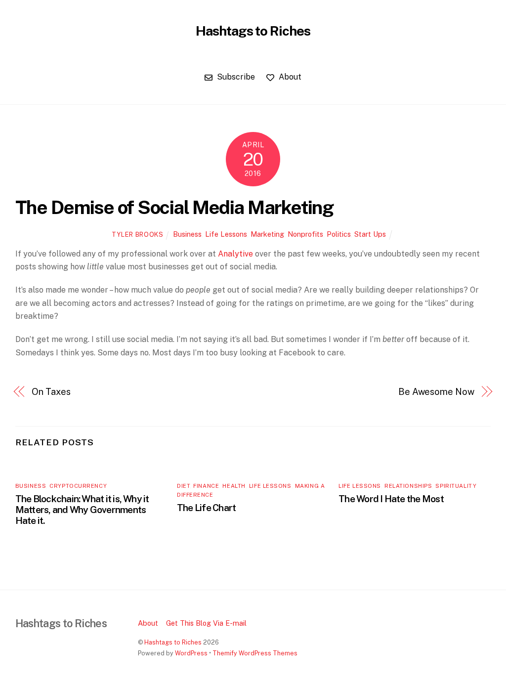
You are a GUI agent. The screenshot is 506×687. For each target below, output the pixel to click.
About (289, 77)
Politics (339, 234)
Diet (183, 485)
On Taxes (51, 391)
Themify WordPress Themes (254, 653)
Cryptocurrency (78, 485)
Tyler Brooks (138, 234)
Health (233, 485)
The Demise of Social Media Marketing (174, 207)
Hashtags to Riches (173, 642)
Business (187, 234)
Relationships (408, 485)
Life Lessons (226, 234)
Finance (206, 485)
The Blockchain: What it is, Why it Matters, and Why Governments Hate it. (82, 509)
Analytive (235, 253)
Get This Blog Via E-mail (206, 623)
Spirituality (455, 485)
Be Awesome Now (436, 391)
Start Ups (370, 234)
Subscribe (235, 77)
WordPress (191, 653)
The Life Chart (206, 507)
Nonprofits (305, 234)
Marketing (267, 234)
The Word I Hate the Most (391, 498)
